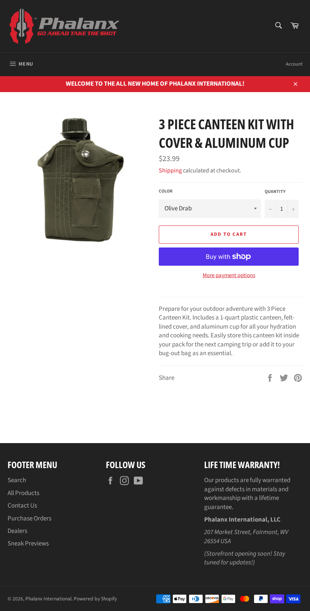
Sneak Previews (28, 543)
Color (165, 191)
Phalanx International (48, 598)
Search (17, 480)
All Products (23, 493)
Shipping (170, 170)
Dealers (17, 531)
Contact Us (22, 505)
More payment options (229, 275)
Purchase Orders (29, 518)
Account (294, 64)
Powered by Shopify (95, 598)
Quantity (275, 192)
